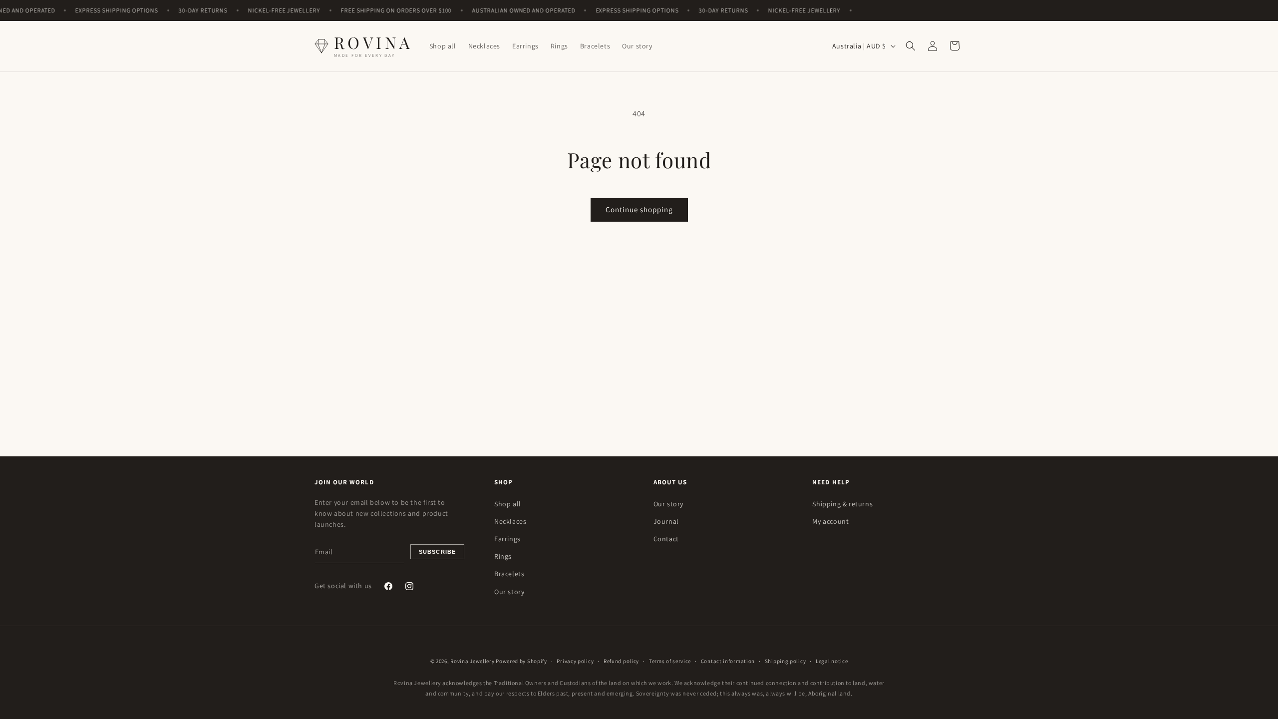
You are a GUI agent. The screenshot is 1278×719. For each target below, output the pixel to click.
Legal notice (832, 661)
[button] (911, 46)
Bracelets (509, 573)
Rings (503, 556)
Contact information (728, 661)
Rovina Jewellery (472, 661)
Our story (509, 591)
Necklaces (510, 521)
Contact (666, 538)
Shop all (507, 503)
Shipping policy (785, 661)
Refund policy (621, 661)
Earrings (507, 538)
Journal (666, 521)
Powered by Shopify (521, 661)
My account (830, 521)
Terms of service (670, 661)
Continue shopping (639, 209)
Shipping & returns (842, 503)
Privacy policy (575, 661)
